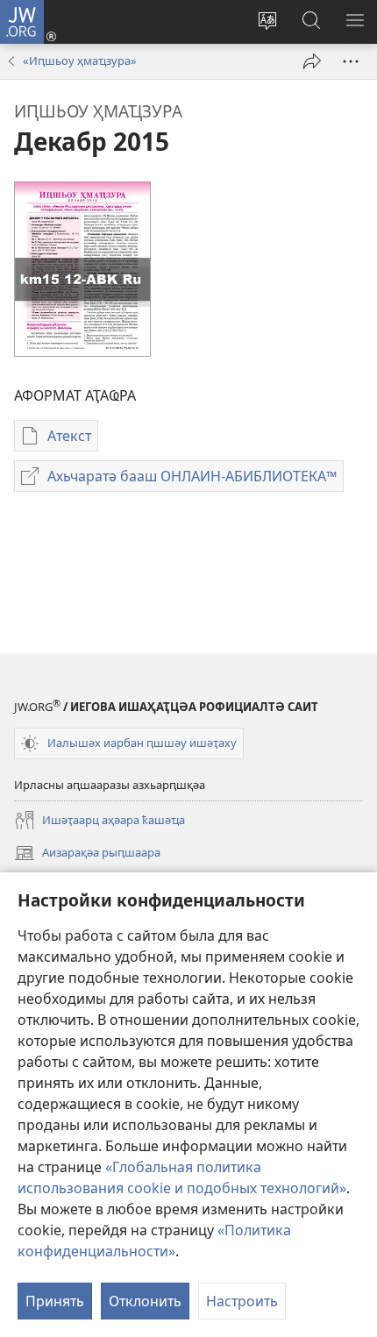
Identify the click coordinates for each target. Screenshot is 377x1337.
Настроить (242, 1301)
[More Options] (350, 61)
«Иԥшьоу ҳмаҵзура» (80, 60)
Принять (54, 1301)
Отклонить (145, 1301)
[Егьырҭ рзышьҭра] (312, 61)
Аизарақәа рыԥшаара (87, 854)
